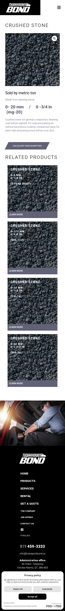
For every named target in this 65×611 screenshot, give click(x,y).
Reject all (18, 589)
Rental (25, 496)
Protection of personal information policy (20, 606)
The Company (27, 511)
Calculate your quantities (27, 146)
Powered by (56, 603)
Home (24, 473)
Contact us (27, 523)
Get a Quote (29, 504)
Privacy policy (9, 602)
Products (27, 481)
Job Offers (26, 517)
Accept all (32, 596)
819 (32, 546)
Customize (47, 589)
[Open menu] (59, 7)
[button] (54, 38)
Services (27, 488)
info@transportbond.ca (32, 553)
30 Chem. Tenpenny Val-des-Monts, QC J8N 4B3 (32, 566)
